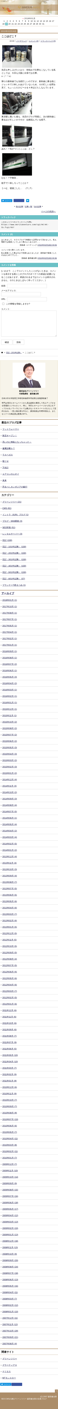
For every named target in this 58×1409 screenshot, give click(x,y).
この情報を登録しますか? (17, 304)
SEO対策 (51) (8, 527)
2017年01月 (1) (9, 645)
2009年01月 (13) (10, 1234)
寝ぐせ (5, 461)
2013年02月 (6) (9, 920)
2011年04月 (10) (10, 1061)
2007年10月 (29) (10, 1331)
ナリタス (6, 1371)
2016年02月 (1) (9, 696)
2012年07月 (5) (9, 965)
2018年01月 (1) (9, 600)
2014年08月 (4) (9, 805)
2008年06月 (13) (10, 1279)
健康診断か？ (8, 448)
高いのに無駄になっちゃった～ (17, 442)
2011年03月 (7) (9, 1068)
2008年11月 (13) (10, 1247)
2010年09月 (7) (9, 1106)
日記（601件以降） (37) (13, 578)
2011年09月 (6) (9, 1029)
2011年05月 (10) (10, 1055)
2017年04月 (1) (9, 632)
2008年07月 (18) (10, 1273)
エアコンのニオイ (10, 474)
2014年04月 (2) (9, 831)
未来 (4, 480)
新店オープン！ (9, 435)
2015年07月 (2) (9, 735)
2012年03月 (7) (9, 991)
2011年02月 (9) (9, 1074)
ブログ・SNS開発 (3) (12, 521)
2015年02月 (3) (9, 767)
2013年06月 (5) (9, 895)
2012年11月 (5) (9, 940)
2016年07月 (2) (9, 664)
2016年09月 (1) (9, 651)
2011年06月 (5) (9, 1049)
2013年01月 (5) (9, 927)
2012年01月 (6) (9, 1004)
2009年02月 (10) (10, 1228)
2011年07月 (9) (9, 1042)
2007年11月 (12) (10, 1324)
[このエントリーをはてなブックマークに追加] (27, 200)
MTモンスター (9, 1378)
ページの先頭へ (48, 211)
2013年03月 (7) (9, 914)
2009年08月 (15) (10, 1190)
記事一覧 (28, 206)
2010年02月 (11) (10, 1151)
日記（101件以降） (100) (14, 546)
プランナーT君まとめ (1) (14, 585)
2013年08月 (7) (9, 882)
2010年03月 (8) (9, 1145)
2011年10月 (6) (9, 1023)
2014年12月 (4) (9, 779)
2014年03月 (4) (9, 837)
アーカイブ (7, 593)
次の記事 (37, 206)
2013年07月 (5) (9, 888)
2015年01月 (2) (9, 773)
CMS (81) (6, 508)
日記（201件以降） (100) (14, 553)
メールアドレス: (8, 290)
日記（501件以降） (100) (14, 572)
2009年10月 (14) (10, 1177)
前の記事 (19, 206)
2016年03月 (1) (9, 690)
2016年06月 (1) (9, 670)
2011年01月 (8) (9, 1081)
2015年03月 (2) (9, 760)
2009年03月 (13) (10, 1222)
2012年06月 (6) (9, 972)
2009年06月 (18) (10, 1202)
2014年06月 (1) (9, 818)
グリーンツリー (9, 1358)
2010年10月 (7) (9, 1100)
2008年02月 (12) (10, 1305)
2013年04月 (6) (9, 908)
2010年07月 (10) (10, 1119)
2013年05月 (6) (9, 901)
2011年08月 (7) (9, 1036)
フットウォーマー (10, 429)
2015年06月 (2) (9, 741)
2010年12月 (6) (9, 1087)
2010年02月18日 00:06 (47, 245)
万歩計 (5, 467)
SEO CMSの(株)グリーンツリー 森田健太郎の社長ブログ (24, 1399)
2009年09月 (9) (9, 1183)
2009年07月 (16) (10, 1196)
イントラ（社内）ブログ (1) (15, 514)
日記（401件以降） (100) (14, 566)
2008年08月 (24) (10, 1267)
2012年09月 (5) (9, 952)
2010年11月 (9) (9, 1093)
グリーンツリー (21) (11, 502)
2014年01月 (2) (9, 850)
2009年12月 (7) (9, 1164)
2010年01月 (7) (9, 1158)
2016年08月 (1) (9, 658)
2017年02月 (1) (9, 638)
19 (6, 24)
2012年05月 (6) (9, 978)
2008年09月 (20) (10, 1260)
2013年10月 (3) (9, 869)
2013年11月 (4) (9, 863)
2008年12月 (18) (10, 1241)
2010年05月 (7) (9, 1132)
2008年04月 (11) (10, 1292)
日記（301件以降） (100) (14, 559)
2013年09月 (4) (9, 876)
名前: (4, 286)
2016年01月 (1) (9, 702)
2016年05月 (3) (9, 677)
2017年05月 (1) (9, 626)
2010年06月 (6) (9, 1126)
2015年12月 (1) (9, 709)
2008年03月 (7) (9, 1299)
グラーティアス (9, 1365)
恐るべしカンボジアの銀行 (14, 487)
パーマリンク (21, 41)
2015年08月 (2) (9, 728)
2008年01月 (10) (10, 1311)
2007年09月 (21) (10, 1337)
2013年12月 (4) (9, 856)
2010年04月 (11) (10, 1138)
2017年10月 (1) (9, 606)
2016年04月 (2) (9, 683)
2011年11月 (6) (9, 1017)
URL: (4, 299)
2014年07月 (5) (9, 811)
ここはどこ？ (9, 36)
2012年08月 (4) (9, 959)
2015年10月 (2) (9, 722)
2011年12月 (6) (9, 1010)
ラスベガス (7, 455)
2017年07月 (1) (9, 619)
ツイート (7, 200)
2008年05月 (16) (10, 1286)
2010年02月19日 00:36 (47, 258)
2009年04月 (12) (10, 1215)
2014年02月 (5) (9, 844)
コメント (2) (34, 41)
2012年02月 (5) (9, 997)
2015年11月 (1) (9, 715)
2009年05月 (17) (10, 1209)
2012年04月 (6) (9, 985)
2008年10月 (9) (9, 1254)
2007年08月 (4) (9, 1343)
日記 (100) (7, 540)
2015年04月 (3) (9, 754)
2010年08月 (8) (9, 1113)
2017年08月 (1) (9, 613)
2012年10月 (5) (9, 946)
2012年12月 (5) (9, 933)
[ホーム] (2, 352)
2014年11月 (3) (9, 786)
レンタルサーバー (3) (12, 534)
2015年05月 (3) (9, 747)
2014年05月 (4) (9, 824)
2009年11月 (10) (10, 1170)
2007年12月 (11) (10, 1318)
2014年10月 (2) (9, 792)
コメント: (5, 309)
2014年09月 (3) (9, 799)
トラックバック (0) (48, 41)
